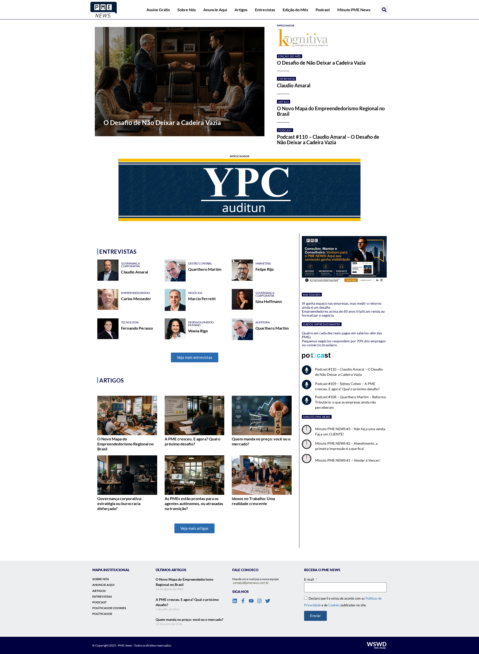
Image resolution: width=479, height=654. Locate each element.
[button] (384, 9)
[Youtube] (251, 600)
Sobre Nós (186, 9)
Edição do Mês (295, 9)
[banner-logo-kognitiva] (332, 38)
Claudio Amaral (293, 85)
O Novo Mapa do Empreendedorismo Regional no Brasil (331, 111)
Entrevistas (265, 9)
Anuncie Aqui (215, 9)
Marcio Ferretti (202, 298)
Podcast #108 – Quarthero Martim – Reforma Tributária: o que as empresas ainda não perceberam (350, 402)
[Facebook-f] (242, 600)
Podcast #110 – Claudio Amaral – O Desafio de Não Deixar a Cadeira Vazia (328, 139)
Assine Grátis (158, 9)
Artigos (241, 9)
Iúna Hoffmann (268, 301)
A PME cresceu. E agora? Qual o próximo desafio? (192, 441)
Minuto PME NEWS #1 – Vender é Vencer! (347, 460)
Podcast (323, 9)
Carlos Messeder (136, 298)
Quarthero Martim (204, 269)
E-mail (309, 579)
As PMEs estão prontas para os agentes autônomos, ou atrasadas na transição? (194, 503)
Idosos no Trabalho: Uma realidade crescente (253, 501)
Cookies (334, 605)
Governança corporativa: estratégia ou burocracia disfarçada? (119, 503)
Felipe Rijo (264, 269)
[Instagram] (259, 600)
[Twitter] (267, 600)
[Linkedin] (234, 600)
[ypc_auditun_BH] (239, 190)
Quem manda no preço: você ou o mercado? (189, 619)
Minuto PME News (353, 9)
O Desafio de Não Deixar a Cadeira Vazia (321, 63)
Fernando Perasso (137, 328)
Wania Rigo (198, 330)
